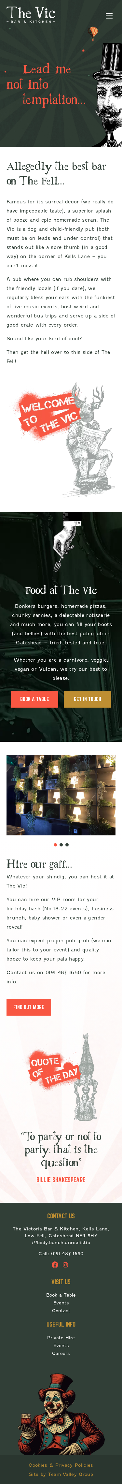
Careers (61, 1353)
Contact (61, 1310)
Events (61, 1302)
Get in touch (87, 699)
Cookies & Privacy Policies (61, 1465)
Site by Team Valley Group (61, 1474)
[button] (55, 844)
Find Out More (28, 1007)
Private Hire (61, 1337)
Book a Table (34, 699)
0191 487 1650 (67, 1253)
